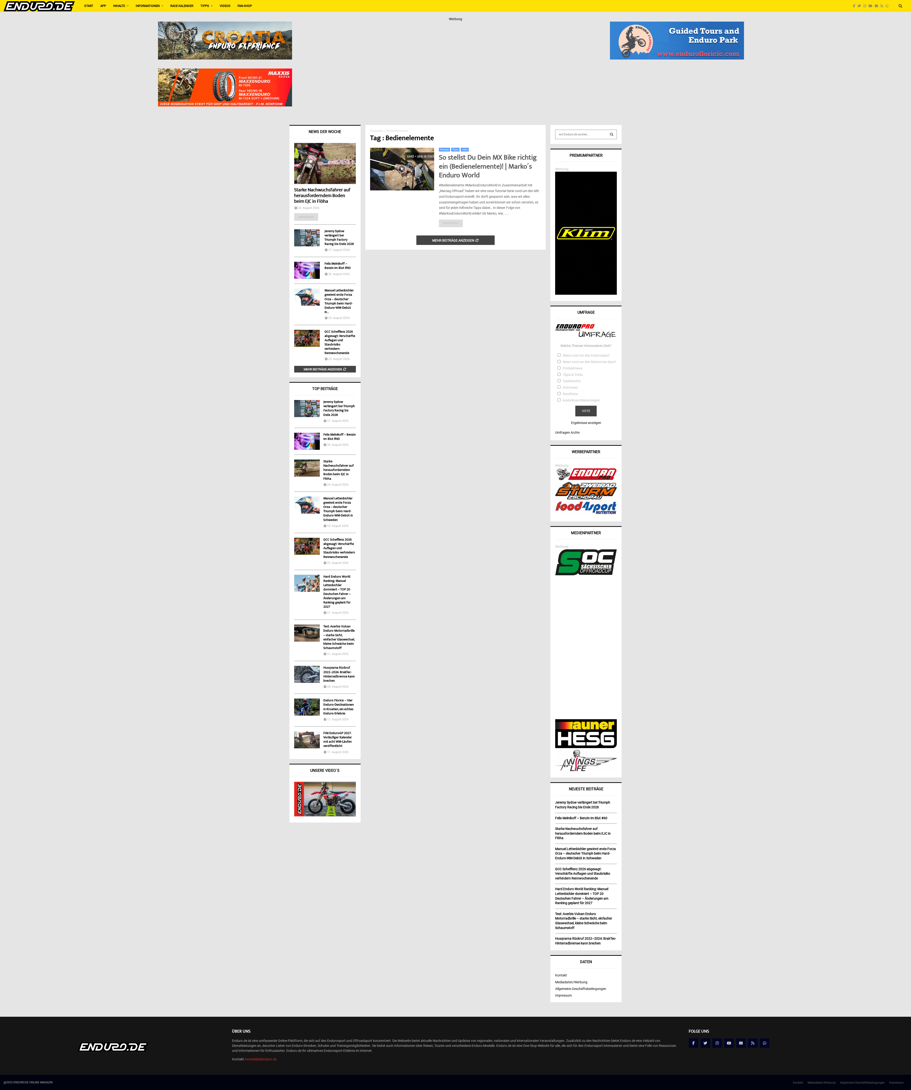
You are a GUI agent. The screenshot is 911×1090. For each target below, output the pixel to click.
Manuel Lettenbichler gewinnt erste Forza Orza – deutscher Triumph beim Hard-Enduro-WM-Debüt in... (339, 301)
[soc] (586, 574)
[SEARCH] (611, 134)
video (465, 149)
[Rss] (883, 6)
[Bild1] (225, 25)
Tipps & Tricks (573, 375)
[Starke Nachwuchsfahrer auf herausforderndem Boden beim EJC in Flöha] (325, 163)
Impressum (563, 995)
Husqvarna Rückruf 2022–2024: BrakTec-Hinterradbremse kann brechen (339, 674)
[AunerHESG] (586, 747)
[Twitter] (860, 6)
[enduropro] (586, 479)
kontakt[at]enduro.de (261, 1059)
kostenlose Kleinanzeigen (581, 400)
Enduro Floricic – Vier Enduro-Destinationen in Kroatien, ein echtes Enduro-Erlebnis (338, 707)
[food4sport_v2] (586, 514)
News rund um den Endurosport (586, 355)
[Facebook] (855, 6)
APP (103, 6)
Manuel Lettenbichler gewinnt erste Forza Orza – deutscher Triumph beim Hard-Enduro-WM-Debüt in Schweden (338, 509)
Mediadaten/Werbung (571, 982)
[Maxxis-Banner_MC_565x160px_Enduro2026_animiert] (225, 72)
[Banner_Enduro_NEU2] (677, 25)
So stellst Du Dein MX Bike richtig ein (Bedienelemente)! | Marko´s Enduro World (488, 167)
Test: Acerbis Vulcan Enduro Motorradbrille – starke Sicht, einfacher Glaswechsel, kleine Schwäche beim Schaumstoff (339, 637)
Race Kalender (181, 6)
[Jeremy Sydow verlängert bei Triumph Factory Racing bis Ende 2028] (307, 237)
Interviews (570, 387)
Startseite (376, 131)
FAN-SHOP (244, 6)
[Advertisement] (586, 648)
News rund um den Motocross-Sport (589, 362)
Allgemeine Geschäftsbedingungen (580, 989)
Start (88, 6)
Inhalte (119, 6)
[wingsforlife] (586, 770)
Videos (225, 6)
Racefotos (570, 394)
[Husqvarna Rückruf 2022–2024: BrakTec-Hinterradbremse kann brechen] (307, 674)
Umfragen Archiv (567, 432)
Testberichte (572, 381)
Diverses (444, 149)
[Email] (877, 6)
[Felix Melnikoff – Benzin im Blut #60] (307, 270)
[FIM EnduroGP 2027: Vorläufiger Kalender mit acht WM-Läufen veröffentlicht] (307, 739)
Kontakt (561, 975)
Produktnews (572, 368)
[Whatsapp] (888, 6)
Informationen (148, 6)
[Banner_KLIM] (586, 293)
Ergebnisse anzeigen (586, 423)
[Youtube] (872, 6)
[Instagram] (866, 6)
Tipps (204, 6)
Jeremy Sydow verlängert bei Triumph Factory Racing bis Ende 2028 (339, 238)
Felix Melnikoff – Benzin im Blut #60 (338, 266)
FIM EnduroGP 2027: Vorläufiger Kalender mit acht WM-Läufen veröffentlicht (337, 740)
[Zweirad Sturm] (586, 498)
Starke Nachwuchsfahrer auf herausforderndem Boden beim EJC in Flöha (322, 196)
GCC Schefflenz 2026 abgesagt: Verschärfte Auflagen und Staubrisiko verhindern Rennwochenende (340, 343)
